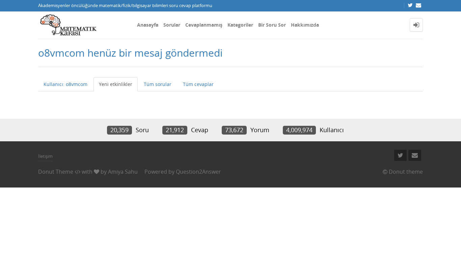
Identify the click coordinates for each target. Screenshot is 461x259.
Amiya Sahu (123, 171)
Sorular (171, 25)
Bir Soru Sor (272, 25)
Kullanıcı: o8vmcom (65, 84)
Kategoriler (240, 25)
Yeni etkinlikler (115, 84)
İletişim (45, 156)
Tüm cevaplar (198, 84)
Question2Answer (198, 171)
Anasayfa (147, 25)
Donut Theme (55, 171)
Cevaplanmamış (203, 25)
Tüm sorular (157, 84)
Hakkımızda (305, 25)
